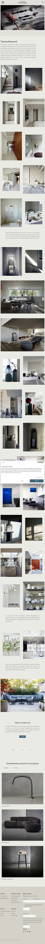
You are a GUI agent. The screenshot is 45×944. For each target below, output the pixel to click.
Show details (38, 477)
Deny (22, 480)
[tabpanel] (22, 827)
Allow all (36, 480)
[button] (14, 750)
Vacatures (13, 911)
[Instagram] (27, 931)
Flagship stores (14, 898)
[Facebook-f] (25, 931)
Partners (2, 913)
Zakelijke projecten (5, 898)
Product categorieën (15, 896)
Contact (13, 913)
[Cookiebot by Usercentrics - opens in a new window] (38, 462)
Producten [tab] (6, 768)
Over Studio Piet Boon (5, 911)
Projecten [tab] (16, 768)
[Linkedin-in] (29, 931)
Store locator (14, 900)
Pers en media (14, 915)
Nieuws (2, 915)
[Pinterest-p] (23, 931)
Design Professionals (15, 902)
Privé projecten (4, 896)
